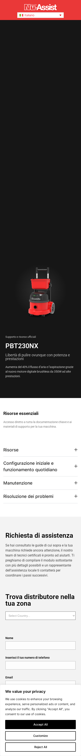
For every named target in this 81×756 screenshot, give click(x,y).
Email (9, 677)
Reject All (40, 747)
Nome (9, 638)
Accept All (40, 724)
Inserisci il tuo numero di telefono (27, 657)
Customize (40, 735)
